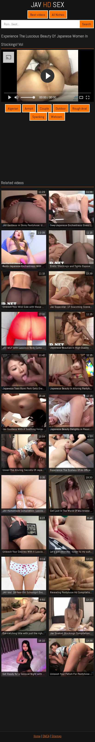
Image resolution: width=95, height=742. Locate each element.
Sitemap (56, 736)
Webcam (56, 117)
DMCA (46, 736)
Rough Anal (79, 108)
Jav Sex (47, 4)
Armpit (29, 108)
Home (37, 736)
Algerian (13, 108)
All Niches (58, 15)
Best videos (37, 15)
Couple (44, 108)
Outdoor (61, 108)
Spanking (38, 117)
